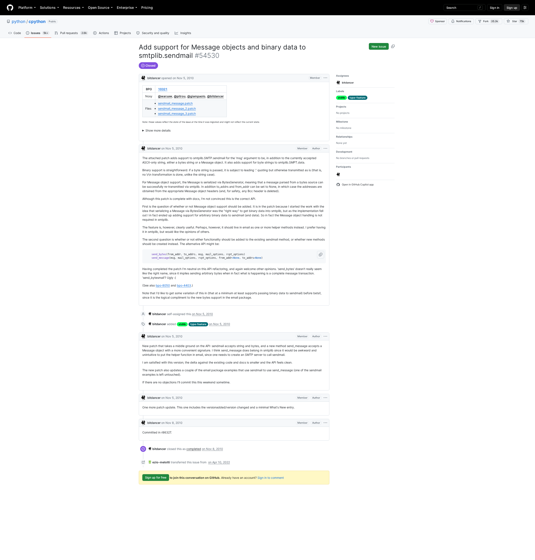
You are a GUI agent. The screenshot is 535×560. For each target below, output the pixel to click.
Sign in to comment (270, 477)
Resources (71, 7)
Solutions (48, 7)
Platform (25, 7)
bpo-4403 (184, 285)
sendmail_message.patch (175, 103)
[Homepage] (10, 7)
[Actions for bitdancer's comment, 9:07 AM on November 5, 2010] (325, 148)
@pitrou (180, 96)
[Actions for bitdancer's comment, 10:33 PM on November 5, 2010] (325, 398)
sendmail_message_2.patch (177, 108)
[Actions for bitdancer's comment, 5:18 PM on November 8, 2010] (325, 423)
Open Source (98, 7)
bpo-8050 (163, 285)
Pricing (147, 7)
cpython (37, 21)
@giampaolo (196, 96)
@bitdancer (215, 96)
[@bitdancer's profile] (143, 77)
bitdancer (153, 78)
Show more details (158, 130)
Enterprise (125, 7)
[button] (320, 254)
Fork (490, 21)
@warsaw (165, 96)
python (18, 21)
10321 (162, 89)
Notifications (463, 21)
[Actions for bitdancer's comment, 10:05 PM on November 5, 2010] (325, 336)
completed (193, 449)
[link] (157, 314)
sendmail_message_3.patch (177, 113)
